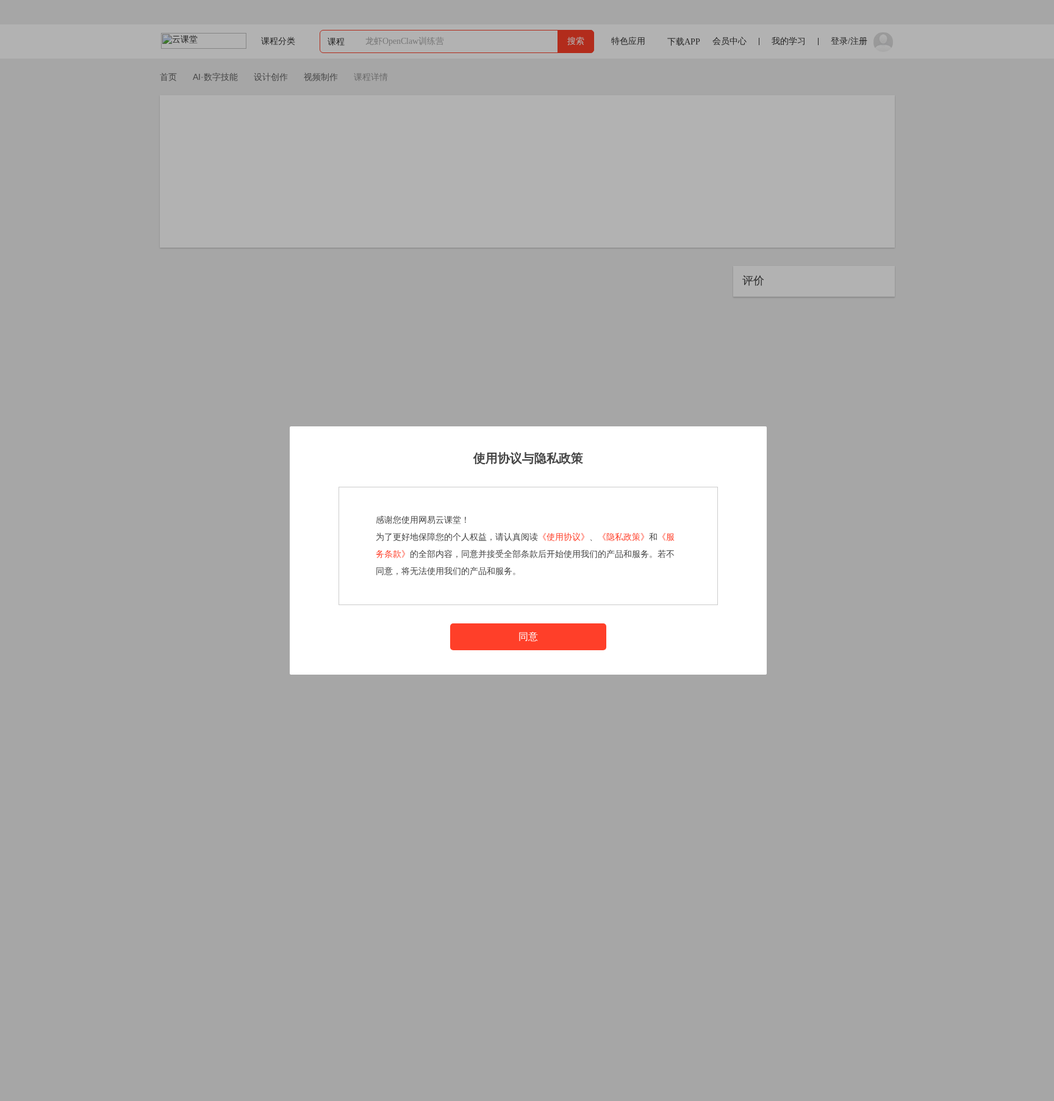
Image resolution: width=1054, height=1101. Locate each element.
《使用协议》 (563, 537)
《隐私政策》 (623, 537)
